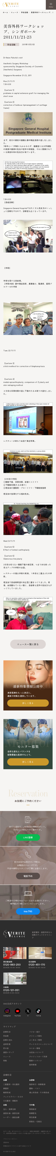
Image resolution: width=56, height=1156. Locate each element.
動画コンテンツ (35, 1060)
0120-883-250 (12, 964)
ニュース (6, 1056)
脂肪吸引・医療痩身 (37, 1084)
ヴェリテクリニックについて (41, 1044)
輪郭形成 (6, 1092)
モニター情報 (34, 1048)
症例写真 (6, 1044)
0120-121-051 (11, 990)
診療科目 (6, 1032)
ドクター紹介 (34, 1032)
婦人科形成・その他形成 (39, 1092)
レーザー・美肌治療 (11, 1117)
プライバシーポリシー (10, 1139)
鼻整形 (6, 1088)
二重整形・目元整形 (11, 1084)
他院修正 (32, 1109)
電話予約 (28, 876)
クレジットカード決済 (38, 1056)
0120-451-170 (37, 964)
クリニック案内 (35, 1036)
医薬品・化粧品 (35, 1121)
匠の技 (6, 1048)
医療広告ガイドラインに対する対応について (17, 1146)
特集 (5, 1060)
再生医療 (32, 1117)
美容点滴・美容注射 (11, 1113)
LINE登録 (28, 837)
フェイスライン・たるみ (13, 1096)
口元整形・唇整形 (10, 1100)
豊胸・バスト (34, 1088)
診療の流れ (7, 1040)
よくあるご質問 (35, 1040)
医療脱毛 (32, 1113)
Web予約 (28, 911)
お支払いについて (36, 1052)
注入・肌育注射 (9, 1109)
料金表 (6, 1036)
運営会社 (6, 1142)
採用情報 (32, 1064)
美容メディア (8, 1052)
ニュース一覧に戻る (28, 644)
